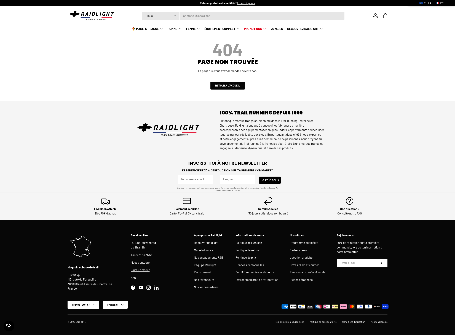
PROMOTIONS (253, 28)
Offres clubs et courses (304, 265)
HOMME (172, 28)
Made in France (203, 250)
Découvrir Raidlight (206, 242)
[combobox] (243, 16)
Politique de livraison (248, 242)
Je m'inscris (270, 180)
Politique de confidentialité (323, 321)
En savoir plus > (246, 3)
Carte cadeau (298, 250)
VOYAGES (277, 28)
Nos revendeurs (204, 279)
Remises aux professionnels (307, 272)
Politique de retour (247, 250)
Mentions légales (379, 321)
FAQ (133, 277)
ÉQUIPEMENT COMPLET (219, 28)
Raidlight (80, 321)
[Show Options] (252, 179)
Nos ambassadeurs (206, 287)
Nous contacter (141, 262)
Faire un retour (140, 270)
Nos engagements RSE (208, 257)
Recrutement (202, 272)
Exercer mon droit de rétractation (256, 279)
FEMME (191, 28)
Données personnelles (249, 265)
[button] (385, 16)
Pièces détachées (301, 279)
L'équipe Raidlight (205, 265)
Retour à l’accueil (227, 85)
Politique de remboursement (289, 321)
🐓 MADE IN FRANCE (145, 28)
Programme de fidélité (304, 242)
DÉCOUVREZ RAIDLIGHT (303, 28)
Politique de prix (245, 257)
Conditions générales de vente (254, 272)
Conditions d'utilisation (353, 321)
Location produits (301, 257)
